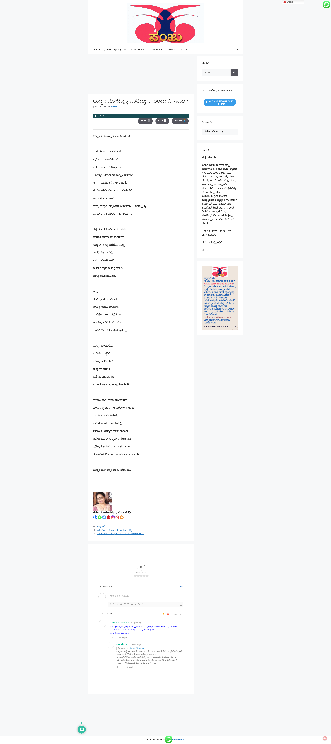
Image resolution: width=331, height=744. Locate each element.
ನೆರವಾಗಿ (183, 50)
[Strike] (121, 604)
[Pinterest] (108, 517)
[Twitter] (104, 517)
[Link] (139, 604)
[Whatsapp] (100, 517)
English (290, 2)
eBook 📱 (180, 121)
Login (180, 587)
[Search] (234, 72)
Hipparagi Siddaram (136, 648)
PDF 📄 (162, 121)
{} (142, 604)
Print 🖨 (145, 121)
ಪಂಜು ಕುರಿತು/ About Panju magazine (109, 50)
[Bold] (110, 604)
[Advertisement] (141, 74)
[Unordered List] (128, 604)
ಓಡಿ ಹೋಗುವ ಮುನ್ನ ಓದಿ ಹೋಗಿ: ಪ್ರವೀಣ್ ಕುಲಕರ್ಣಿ (120, 534)
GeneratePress (177, 740)
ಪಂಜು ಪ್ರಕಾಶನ (155, 50)
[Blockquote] (132, 604)
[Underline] (117, 604)
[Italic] (114, 604)
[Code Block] (135, 604)
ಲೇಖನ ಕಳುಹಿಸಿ (137, 50)
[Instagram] (113, 517)
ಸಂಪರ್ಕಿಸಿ (171, 50)
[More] (122, 517)
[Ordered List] (124, 604)
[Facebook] (95, 517)
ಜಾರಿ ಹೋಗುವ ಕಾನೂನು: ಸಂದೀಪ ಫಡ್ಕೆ (114, 530)
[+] (146, 604)
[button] (236, 50)
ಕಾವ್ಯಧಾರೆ (101, 526)
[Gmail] (117, 517)
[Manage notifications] (325, 738)
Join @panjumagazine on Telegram (221, 102)
